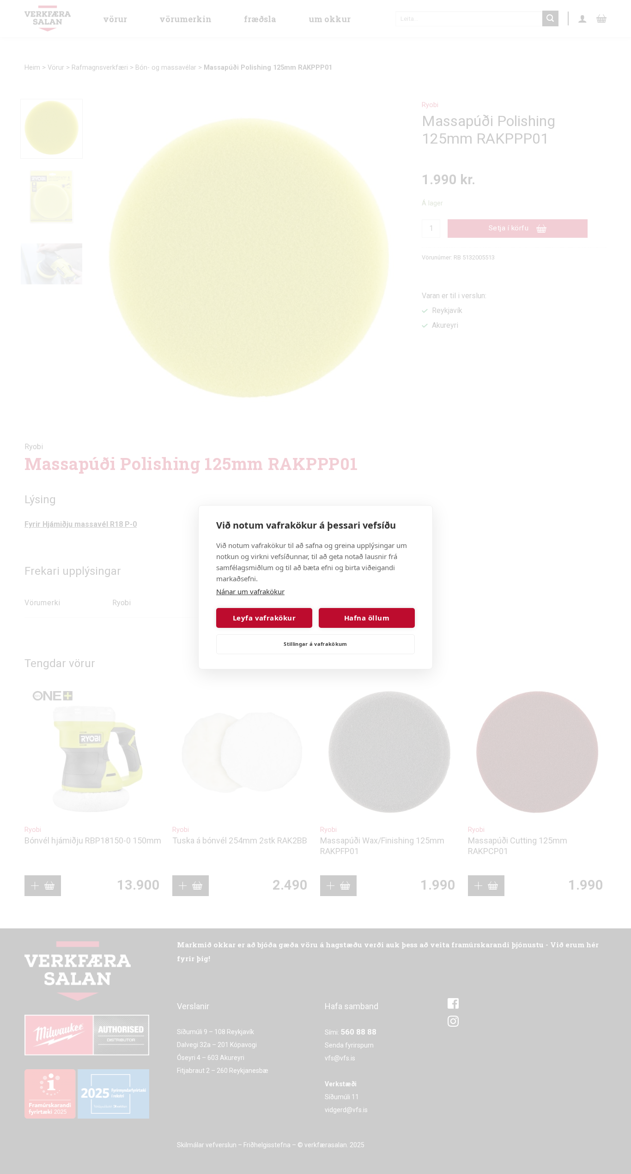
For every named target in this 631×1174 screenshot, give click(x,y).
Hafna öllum (366, 617)
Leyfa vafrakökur (264, 617)
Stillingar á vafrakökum (315, 643)
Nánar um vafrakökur (250, 591)
